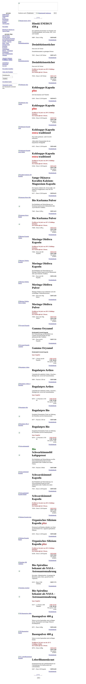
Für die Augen (6, 37)
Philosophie (5, 16)
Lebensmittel (5, 49)
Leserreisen (5, 20)
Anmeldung (5, 62)
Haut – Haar (5, 43)
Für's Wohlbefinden (7, 53)
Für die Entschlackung (8, 40)
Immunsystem (6, 44)
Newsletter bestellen (7, 68)
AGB (3, 17)
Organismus (5, 52)
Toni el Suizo (5, 31)
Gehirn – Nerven (6, 41)
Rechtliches (5, 19)
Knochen (4, 46)
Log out (4, 65)
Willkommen (5, 14)
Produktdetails (52, 40)
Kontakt (4, 22)
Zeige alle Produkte (8, 72)
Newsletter (5, 26)
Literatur (4, 55)
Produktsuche (6, 75)
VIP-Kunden (5, 23)
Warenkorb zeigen (7, 85)
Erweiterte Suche (7, 81)
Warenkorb (5, 64)
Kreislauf (4, 47)
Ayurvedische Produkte (8, 38)
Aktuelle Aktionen (7, 58)
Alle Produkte (6, 35)
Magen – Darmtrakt (7, 50)
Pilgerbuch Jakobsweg (8, 29)
